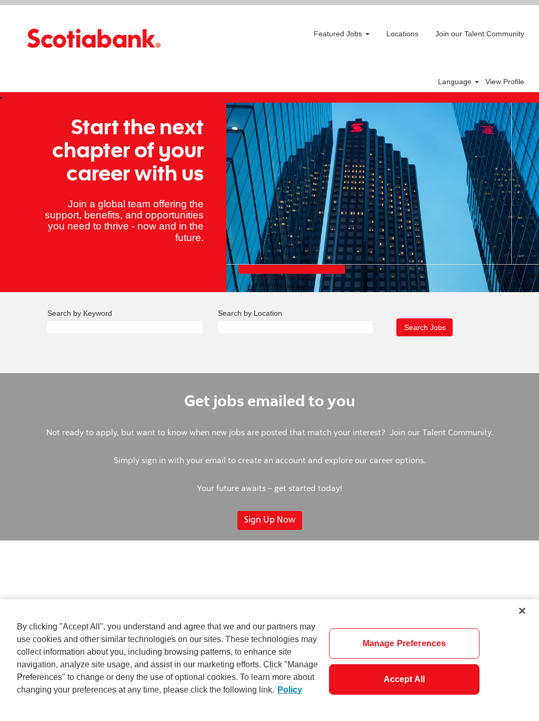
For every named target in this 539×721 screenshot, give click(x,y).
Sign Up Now (269, 520)
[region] (269, 660)
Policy (289, 689)
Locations (402, 33)
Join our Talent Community (479, 33)
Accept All (404, 679)
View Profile (504, 81)
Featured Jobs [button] (339, 33)
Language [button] (456, 81)
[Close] (522, 610)
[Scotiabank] (93, 38)
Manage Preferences (404, 643)
